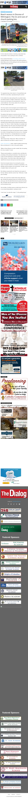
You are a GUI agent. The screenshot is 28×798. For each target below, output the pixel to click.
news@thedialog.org (16, 501)
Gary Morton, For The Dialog (7, 21)
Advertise (13, 794)
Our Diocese (6, 9)
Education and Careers (4, 225)
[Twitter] (5, 205)
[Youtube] (19, 504)
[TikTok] (14, 504)
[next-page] (14, 234)
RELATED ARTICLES (9, 218)
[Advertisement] (14, 453)
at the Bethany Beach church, (19, 58)
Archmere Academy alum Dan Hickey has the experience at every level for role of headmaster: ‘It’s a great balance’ (23, 229)
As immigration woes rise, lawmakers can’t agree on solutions (21, 212)
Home (2, 9)
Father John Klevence (5, 143)
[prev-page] (13, 234)
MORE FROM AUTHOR (18, 218)
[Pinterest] (8, 205)
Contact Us (18, 794)
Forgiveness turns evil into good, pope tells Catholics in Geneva (6, 212)
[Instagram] (11, 504)
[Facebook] (2, 205)
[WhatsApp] (11, 205)
